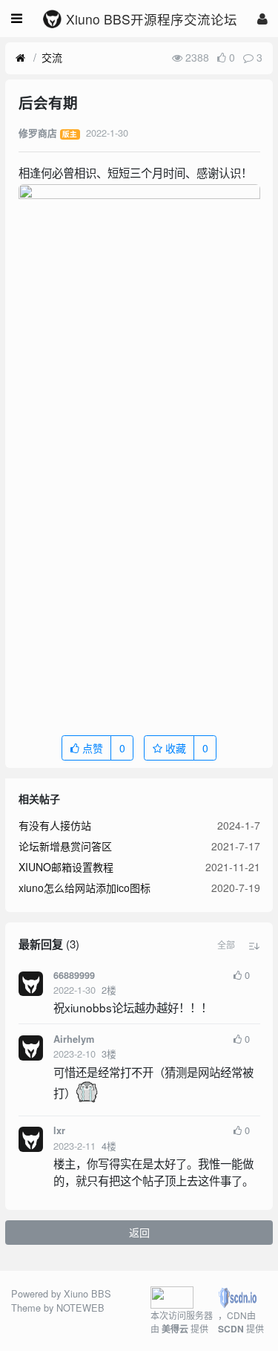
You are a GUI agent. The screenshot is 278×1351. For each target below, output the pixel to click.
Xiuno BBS (87, 1293)
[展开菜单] (16, 18)
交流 (52, 57)
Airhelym (73, 1039)
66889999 (74, 975)
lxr (59, 1130)
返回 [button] (139, 1232)
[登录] (262, 18)
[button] (226, 944)
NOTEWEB (80, 1307)
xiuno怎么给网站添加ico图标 (84, 887)
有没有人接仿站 (55, 825)
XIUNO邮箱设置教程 (66, 866)
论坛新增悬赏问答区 (65, 846)
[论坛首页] (20, 58)
